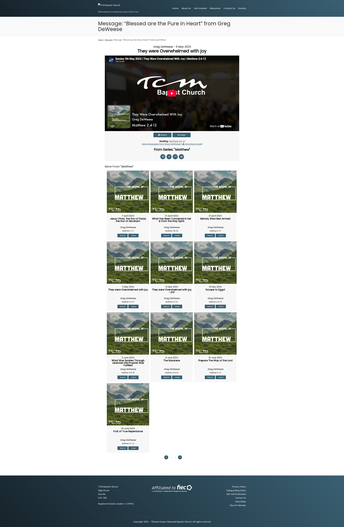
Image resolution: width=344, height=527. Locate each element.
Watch (163, 134)
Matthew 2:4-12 (177, 141)
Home (100, 40)
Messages (109, 40)
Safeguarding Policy (236, 490)
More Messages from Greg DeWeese (161, 144)
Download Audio (193, 144)
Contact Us (240, 497)
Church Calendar (238, 505)
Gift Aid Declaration (236, 494)
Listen (183, 134)
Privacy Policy (239, 486)
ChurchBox (240, 501)
